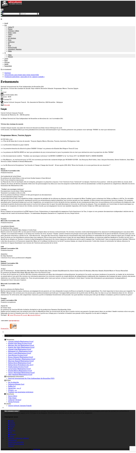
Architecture (11, 42)
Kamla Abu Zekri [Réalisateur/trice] (21, 347)
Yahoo (12, 320)
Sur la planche (13, 382)
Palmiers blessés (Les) (16, 384)
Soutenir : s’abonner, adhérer (18, 438)
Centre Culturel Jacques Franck (19, 406)
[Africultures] (11, 8)
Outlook (15, 320)
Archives (36, 449)
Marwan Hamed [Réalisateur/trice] (21, 361)
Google (10, 320)
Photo (9, 40)
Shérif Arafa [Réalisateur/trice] (19, 353)
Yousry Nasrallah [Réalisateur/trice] (21, 373)
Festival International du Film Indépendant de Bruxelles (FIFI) (31, 378)
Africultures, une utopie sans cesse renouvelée (21, 75)
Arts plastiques (12, 38)
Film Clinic (12, 398)
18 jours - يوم (12, 390)
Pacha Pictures (13, 402)
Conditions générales (16, 442)
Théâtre (10, 34)
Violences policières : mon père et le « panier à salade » (24, 77)
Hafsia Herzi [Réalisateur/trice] (19, 363)
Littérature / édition (13, 31)
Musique (10, 29)
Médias (10, 51)
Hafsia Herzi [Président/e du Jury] (20, 365)
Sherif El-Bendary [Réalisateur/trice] (21, 359)
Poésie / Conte (12, 33)
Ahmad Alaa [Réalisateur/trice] (19, 349)
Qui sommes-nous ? (11, 411)
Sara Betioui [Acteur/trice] (17, 355)
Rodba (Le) (12, 386)
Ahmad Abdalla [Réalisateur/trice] (20, 341)
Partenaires (12, 440)
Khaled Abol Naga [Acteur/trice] (20, 343)
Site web (7, 105)
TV (5, 53)
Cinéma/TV (11, 27)
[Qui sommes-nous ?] (1, 16)
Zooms (6, 59)
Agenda (6, 64)
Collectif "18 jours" (14, 400)
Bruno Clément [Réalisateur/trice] (20, 357)
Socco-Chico (12, 396)
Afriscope (7, 62)
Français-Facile (8, 66)
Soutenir (7, 73)
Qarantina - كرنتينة (14, 388)
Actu (5, 25)
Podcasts (10, 57)
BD (9, 44)
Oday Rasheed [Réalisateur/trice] (20, 374)
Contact (11, 446)
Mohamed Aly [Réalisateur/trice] (20, 351)
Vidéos (10, 55)
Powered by (5, 328)
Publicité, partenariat (16, 444)
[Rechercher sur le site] (2, 10)
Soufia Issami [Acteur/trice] (18, 367)
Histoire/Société (12, 47)
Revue (6, 60)
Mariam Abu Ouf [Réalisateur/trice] (21, 345)
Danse (9, 36)
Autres (18, 320)
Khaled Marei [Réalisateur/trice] (20, 371)
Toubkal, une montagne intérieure (20, 392)
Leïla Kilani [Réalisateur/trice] (19, 369)
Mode (9, 46)
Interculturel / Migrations (15, 49)
